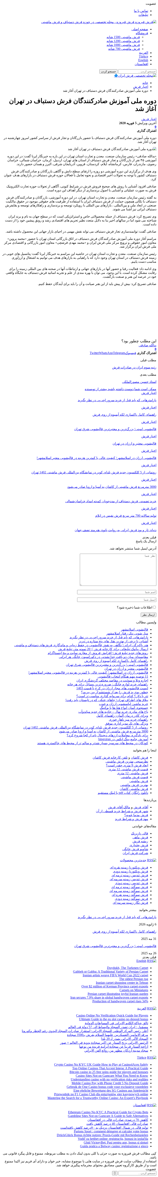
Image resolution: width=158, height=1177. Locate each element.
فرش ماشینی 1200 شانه (123, 41)
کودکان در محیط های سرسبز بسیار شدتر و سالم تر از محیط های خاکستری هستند (92, 743)
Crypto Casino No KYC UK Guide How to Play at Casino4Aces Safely (101, 1064)
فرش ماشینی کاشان (134, 789)
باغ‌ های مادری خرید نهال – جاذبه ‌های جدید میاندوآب (113, 711)
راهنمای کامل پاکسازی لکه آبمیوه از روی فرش (116, 661)
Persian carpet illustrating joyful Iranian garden (118, 994)
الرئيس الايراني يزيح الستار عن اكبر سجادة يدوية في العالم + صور (104, 1042)
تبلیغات (143, 14)
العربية (143, 52)
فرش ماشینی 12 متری (132, 773)
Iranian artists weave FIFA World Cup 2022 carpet (115, 975)
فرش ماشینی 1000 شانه (123, 45)
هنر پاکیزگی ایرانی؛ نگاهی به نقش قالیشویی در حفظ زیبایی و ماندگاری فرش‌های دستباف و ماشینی (81, 645)
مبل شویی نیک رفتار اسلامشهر (127, 633)
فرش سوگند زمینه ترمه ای (129, 887)
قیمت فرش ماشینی (134, 777)
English (143, 60)
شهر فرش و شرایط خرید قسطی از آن (122, 811)
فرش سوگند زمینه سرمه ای (128, 891)
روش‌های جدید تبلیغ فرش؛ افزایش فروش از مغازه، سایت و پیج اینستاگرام (98, 653)
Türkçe (143, 56)
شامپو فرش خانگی (135, 849)
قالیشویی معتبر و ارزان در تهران (126, 668)
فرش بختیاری (138, 845)
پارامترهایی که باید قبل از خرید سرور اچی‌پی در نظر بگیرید (109, 637)
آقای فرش (141, 807)
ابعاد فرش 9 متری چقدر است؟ (127, 765)
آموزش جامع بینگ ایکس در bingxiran (123, 739)
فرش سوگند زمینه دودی (131, 898)
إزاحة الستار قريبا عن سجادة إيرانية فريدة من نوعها (113, 1046)
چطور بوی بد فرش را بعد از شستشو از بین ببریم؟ (114, 692)
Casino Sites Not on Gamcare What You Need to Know (112, 1075)
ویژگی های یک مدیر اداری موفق (126, 723)
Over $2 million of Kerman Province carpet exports (114, 986)
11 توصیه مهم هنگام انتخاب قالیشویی (123, 676)
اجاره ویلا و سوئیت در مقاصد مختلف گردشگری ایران (112, 680)
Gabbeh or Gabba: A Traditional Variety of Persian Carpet (110, 971)
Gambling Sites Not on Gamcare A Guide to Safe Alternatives (108, 1116)
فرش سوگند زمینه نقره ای (130, 895)
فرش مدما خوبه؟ (136, 815)
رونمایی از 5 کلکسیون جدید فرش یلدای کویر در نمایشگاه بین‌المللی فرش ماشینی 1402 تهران (85, 727)
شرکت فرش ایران (135, 853)
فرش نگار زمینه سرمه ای (130, 902)
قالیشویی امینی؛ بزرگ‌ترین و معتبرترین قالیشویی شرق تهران (107, 664)
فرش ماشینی (138, 781)
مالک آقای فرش (119, 807)
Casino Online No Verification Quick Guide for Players (112, 1015)
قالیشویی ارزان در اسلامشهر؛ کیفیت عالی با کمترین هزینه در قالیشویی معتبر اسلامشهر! (88, 672)
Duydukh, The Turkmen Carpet (127, 968)
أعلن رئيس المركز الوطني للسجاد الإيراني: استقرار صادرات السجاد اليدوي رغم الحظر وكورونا (85, 1031)
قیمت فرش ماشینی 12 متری (128, 769)
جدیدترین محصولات (133, 860)
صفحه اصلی (139, 29)
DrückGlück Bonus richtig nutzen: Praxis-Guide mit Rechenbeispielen (102, 1135)
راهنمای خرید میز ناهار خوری (128, 719)
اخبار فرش (148, 119)
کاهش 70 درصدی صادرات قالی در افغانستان (117, 1120)
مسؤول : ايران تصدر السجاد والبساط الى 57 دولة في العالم (108, 1027)
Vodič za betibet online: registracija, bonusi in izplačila (113, 1139)
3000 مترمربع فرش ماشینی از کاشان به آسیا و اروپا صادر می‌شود (103, 731)
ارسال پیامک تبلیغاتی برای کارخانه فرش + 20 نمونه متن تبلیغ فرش (103, 649)
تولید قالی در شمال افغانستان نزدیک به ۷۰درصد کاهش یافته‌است (104, 1127)
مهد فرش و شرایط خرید (131, 819)
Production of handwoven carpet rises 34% (120, 1001)
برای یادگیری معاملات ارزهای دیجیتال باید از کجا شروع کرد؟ (107, 735)
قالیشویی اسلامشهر (134, 629)
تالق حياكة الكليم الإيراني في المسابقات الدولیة (116, 1023)
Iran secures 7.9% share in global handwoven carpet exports (109, 997)
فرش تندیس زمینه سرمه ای (129, 879)
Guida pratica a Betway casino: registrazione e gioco (114, 1146)
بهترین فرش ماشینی (134, 785)
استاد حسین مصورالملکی (139, 382)
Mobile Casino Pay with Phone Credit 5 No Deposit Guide (110, 1083)
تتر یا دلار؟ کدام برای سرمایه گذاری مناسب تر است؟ (112, 696)
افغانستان (141, 64)
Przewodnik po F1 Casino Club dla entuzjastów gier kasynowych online (101, 1094)
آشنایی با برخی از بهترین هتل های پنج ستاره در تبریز (113, 641)
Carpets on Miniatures (134, 990)
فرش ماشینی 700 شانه (124, 49)
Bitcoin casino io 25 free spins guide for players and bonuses (109, 1072)
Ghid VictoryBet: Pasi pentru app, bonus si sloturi (116, 1142)
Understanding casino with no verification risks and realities (109, 1079)
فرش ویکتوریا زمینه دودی (130, 871)
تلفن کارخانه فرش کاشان (110, 757)
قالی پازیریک (139, 833)
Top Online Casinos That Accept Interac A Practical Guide (110, 1068)
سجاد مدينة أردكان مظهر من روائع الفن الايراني (116, 1050)
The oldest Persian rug (133, 979)
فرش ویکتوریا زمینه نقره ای (129, 867)
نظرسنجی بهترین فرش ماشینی (127, 761)
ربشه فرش (140, 841)
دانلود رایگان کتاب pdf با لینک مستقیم (123, 792)
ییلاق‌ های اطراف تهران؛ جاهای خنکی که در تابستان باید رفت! (106, 700)
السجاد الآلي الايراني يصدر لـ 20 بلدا (124, 1038)
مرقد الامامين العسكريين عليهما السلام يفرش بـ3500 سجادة (107, 1035)
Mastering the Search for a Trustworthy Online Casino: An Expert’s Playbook (98, 1098)
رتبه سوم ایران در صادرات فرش (134, 367)
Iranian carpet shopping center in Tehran (122, 982)
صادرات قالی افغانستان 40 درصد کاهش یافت (117, 1123)
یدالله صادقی (147, 345)
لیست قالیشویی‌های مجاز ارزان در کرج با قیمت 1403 (112, 688)
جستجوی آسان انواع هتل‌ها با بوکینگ (124, 708)
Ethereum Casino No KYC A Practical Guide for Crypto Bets (108, 1112)
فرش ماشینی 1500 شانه (123, 37)
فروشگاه (142, 33)
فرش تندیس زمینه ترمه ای (130, 875)
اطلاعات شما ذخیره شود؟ (134, 607)
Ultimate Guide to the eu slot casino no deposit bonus (113, 1019)
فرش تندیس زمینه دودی (131, 883)
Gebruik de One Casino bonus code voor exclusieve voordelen (107, 1087)
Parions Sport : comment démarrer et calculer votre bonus (111, 1131)
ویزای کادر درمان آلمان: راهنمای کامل (122, 715)
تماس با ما (141, 11)
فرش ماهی (140, 837)
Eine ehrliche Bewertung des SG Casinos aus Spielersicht (110, 1090)
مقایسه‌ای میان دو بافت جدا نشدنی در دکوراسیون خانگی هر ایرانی (103, 657)
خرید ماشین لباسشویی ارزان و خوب (123, 704)
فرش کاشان (139, 757)
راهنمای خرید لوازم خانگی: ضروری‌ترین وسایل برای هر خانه (107, 684)
